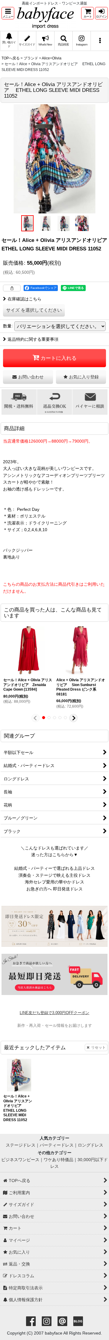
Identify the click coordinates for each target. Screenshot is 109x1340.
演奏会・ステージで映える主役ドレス (54, 875)
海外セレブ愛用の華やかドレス (54, 881)
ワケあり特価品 (58, 1159)
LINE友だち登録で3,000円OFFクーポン (54, 1012)
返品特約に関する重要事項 (33, 339)
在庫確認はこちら (24, 298)
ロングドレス (90, 1145)
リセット (98, 1047)
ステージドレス (20, 1145)
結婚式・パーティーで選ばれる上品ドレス (54, 868)
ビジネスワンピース (20, 1159)
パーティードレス (57, 1145)
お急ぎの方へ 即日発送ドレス (54, 888)
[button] (8, 13)
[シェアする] (12, 288)
